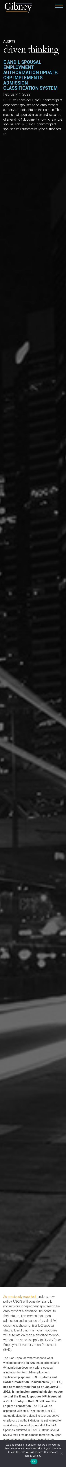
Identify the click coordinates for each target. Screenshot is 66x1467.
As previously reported (19, 1297)
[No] (61, 1453)
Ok (34, 1461)
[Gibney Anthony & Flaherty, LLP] (18, 7)
